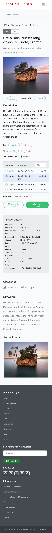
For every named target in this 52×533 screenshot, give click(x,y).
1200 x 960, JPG (25, 170)
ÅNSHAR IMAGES (18, 4)
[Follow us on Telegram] (27, 473)
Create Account (10, 403)
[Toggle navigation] (43, 4)
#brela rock (8, 48)
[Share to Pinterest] (29, 151)
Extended (13, 189)
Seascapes (29, 287)
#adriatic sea (10, 52)
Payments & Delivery (12, 486)
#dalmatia (25, 48)
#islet (20, 52)
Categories (8, 424)
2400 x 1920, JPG (24, 178)
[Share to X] (21, 151)
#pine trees (29, 306)
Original (12, 184)
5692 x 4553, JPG (26, 184)
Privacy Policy (9, 507)
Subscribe (13, 461)
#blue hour (20, 311)
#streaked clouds (10, 320)
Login (6, 398)
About (6, 517)
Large (11, 176)
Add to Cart (15, 205)
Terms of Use (9, 502)
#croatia (36, 48)
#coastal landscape (30, 324)
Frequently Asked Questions (16, 497)
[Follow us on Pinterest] (22, 473)
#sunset (40, 307)
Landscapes (12, 287)
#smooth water (35, 315)
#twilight (8, 311)
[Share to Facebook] (13, 151)
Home (6, 408)
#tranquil (24, 320)
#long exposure (36, 311)
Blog (6, 439)
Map (5, 434)
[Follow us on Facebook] (5, 473)
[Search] (46, 14)
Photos (7, 413)
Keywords (8, 429)
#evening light (11, 324)
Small (11, 170)
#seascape (8, 315)
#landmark (36, 320)
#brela (16, 48)
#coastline (20, 315)
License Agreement (12, 492)
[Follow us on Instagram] (16, 473)
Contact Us (8, 512)
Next (39, 98)
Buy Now (38, 205)
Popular (7, 418)
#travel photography (14, 329)
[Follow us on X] (11, 473)
